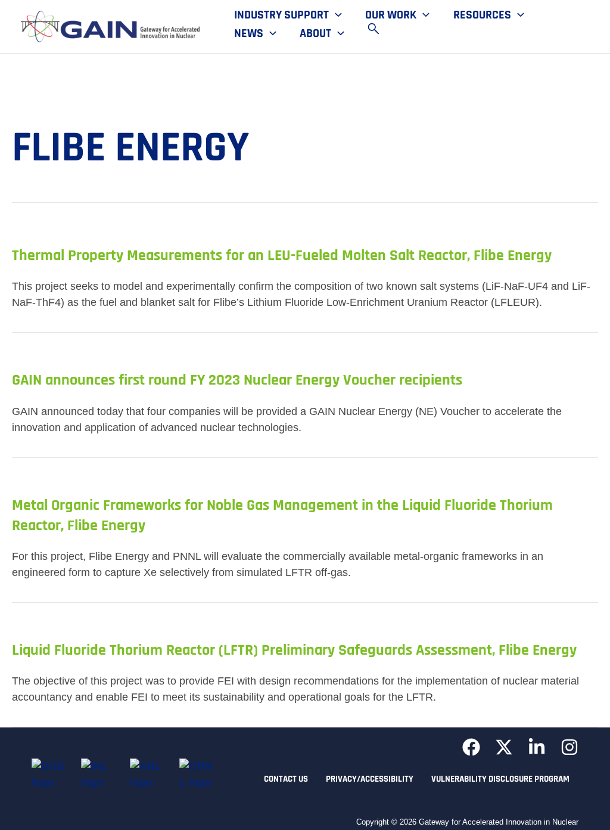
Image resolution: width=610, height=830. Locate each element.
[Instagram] (569, 747)
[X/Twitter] (504, 747)
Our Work (390, 15)
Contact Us (286, 779)
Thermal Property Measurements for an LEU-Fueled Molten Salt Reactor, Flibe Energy (282, 255)
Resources (482, 15)
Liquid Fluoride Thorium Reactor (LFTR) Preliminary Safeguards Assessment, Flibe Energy (294, 650)
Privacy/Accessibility (369, 779)
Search (379, 28)
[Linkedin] (537, 747)
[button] (335, 15)
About (315, 33)
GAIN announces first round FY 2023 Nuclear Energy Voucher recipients (237, 380)
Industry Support (281, 15)
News (248, 33)
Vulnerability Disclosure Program (500, 779)
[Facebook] (471, 747)
